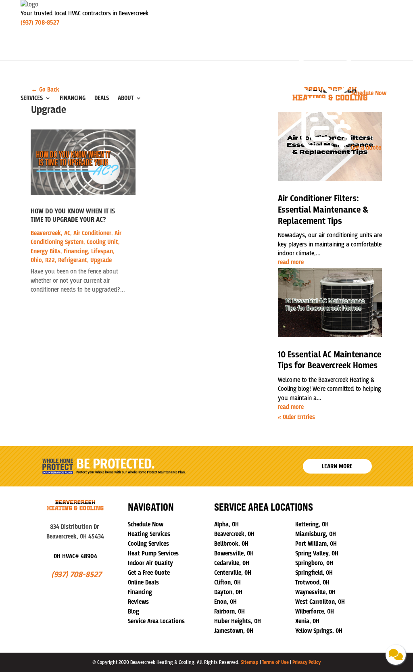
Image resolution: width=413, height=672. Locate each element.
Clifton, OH (227, 582)
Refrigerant (72, 260)
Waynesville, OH (315, 592)
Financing (73, 98)
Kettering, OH (312, 524)
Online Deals (143, 582)
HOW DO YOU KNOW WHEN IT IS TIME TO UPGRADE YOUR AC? (73, 216)
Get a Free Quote (149, 573)
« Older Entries (296, 417)
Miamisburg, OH (315, 534)
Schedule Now (145, 524)
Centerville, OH (232, 573)
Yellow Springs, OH (318, 631)
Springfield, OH (314, 573)
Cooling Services (148, 544)
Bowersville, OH (234, 553)
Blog (133, 611)
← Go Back (45, 90)
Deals (101, 98)
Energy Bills (45, 251)
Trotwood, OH (312, 582)
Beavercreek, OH (234, 534)
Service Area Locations (156, 621)
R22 (50, 260)
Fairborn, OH (229, 611)
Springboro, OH (314, 563)
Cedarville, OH (231, 563)
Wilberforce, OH (314, 611)
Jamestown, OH (233, 631)
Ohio (36, 260)
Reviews (138, 602)
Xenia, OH (307, 621)
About (125, 98)
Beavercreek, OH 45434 (75, 536)
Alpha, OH (226, 524)
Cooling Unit (102, 242)
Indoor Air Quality (150, 563)
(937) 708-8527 (40, 23)
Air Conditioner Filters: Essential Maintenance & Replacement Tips (323, 210)
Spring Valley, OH (316, 553)
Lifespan (102, 251)
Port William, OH (316, 544)
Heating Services (149, 534)
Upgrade (101, 260)
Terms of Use (275, 662)
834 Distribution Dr (75, 527)
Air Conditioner (92, 233)
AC (67, 233)
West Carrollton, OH (320, 602)
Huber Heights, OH (237, 621)
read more (291, 262)
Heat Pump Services (153, 553)
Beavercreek (46, 233)
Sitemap (250, 662)
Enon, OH (225, 602)
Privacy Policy (306, 662)
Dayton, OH (228, 592)
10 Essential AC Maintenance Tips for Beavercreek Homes (329, 360)
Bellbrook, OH (231, 544)
